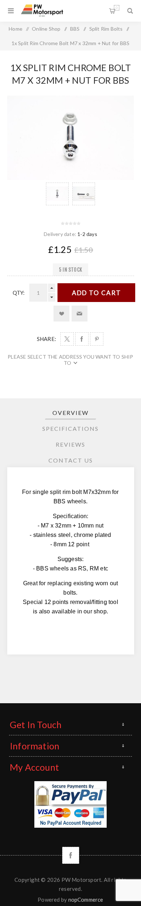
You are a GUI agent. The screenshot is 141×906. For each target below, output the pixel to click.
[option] (57, 194)
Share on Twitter (67, 339)
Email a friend (79, 313)
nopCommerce (85, 899)
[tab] (70, 413)
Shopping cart (117, 8)
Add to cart (96, 293)
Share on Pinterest (96, 339)
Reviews (70, 444)
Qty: (19, 292)
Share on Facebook (82, 339)
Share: (46, 339)
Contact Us (70, 460)
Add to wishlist (61, 313)
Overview (70, 412)
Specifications (70, 428)
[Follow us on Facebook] (70, 855)
